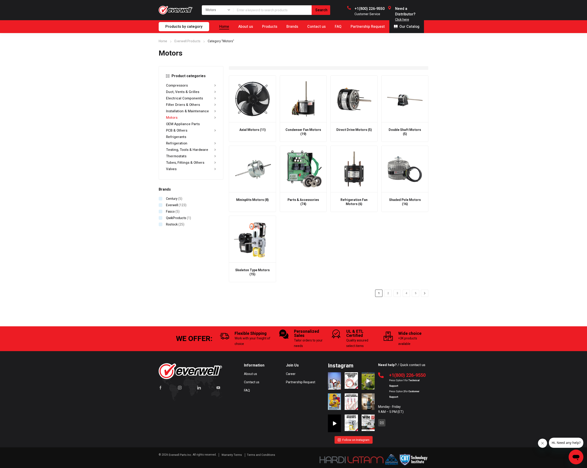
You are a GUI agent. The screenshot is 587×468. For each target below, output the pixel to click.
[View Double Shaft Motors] (405, 99)
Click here (402, 19)
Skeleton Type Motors (252, 272)
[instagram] (179, 387)
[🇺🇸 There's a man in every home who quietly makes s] (368, 402)
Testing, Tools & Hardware (187, 149)
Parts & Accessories (303, 201)
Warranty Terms (232, 455)
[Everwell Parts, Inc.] (176, 10)
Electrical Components (184, 98)
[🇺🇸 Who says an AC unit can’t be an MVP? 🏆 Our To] (368, 381)
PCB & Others (176, 130)
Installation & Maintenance (187, 111)
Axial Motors (252, 129)
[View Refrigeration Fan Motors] (354, 169)
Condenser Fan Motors (303, 131)
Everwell (172, 205)
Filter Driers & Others (183, 104)
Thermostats (176, 156)
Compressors (177, 85)
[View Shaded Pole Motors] (405, 169)
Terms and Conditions (261, 455)
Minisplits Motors (252, 199)
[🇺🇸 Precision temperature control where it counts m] (351, 402)
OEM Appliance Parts (183, 124)
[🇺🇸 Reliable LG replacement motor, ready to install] (351, 423)
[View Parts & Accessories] (303, 169)
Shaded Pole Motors (405, 201)
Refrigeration (176, 143)
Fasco (170, 211)
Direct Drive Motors (354, 129)
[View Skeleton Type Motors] (252, 239)
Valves (171, 169)
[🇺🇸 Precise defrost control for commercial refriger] (351, 381)
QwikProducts (176, 218)
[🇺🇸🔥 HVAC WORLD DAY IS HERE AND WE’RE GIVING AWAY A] (368, 423)
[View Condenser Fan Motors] (303, 99)
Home (163, 41)
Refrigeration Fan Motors (354, 201)
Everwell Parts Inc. (180, 455)
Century (171, 198)
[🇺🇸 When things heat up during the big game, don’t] (334, 381)
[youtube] (218, 387)
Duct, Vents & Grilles (182, 91)
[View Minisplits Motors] (252, 169)
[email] (381, 422)
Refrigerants (176, 136)
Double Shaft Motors (405, 131)
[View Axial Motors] (252, 99)
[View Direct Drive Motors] (354, 99)
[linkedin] (199, 387)
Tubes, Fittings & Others (185, 162)
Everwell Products (187, 41)
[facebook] (160, 387)
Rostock (172, 224)
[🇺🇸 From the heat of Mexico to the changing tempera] (334, 402)
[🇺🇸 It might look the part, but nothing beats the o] (334, 423)
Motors (171, 117)
